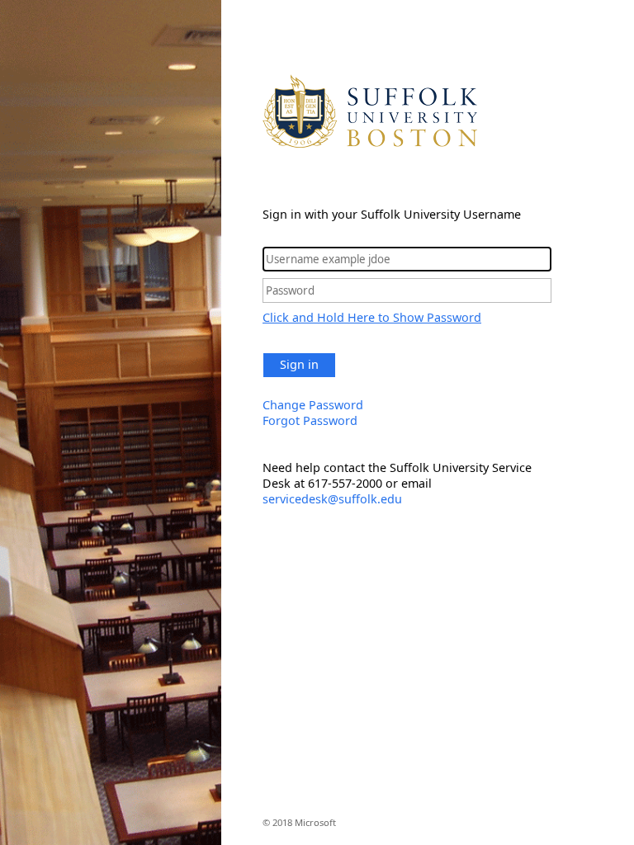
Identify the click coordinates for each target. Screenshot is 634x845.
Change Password (313, 405)
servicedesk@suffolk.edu (332, 499)
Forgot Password (310, 420)
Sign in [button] (299, 364)
